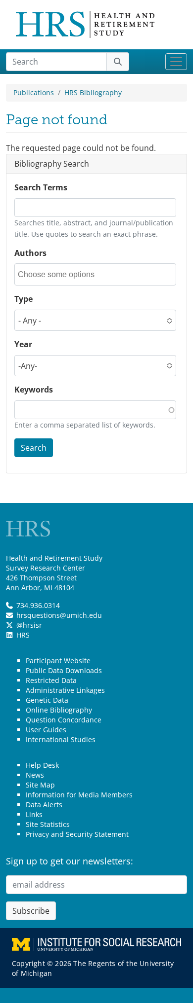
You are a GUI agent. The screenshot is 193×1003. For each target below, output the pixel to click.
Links (34, 814)
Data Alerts (44, 804)
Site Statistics (48, 824)
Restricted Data (51, 680)
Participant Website (58, 660)
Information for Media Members (79, 794)
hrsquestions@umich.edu (59, 615)
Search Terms (40, 187)
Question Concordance (63, 719)
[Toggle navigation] (176, 61)
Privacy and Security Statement (77, 834)
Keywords (33, 389)
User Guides (46, 729)
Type (23, 298)
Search (34, 447)
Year (23, 344)
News (35, 775)
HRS (23, 635)
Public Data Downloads (64, 670)
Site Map (40, 784)
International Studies (61, 739)
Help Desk (42, 765)
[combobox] (62, 274)
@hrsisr (29, 625)
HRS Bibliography (93, 92)
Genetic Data (47, 700)
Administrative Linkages (65, 690)
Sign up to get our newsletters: (69, 861)
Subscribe (30, 910)
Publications (33, 92)
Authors (30, 253)
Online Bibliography (59, 710)
